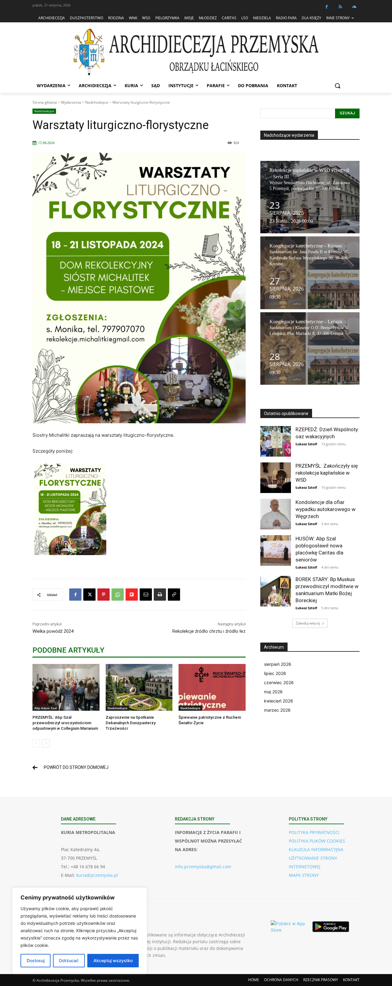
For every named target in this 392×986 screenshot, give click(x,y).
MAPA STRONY (304, 875)
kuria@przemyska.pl (97, 875)
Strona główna (44, 102)
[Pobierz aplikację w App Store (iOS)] (289, 926)
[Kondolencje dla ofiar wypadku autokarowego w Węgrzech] (275, 514)
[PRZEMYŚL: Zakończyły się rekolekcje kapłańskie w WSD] (275, 477)
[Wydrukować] (160, 594)
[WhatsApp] (117, 594)
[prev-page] (36, 743)
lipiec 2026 (275, 673)
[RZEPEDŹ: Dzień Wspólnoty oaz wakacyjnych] (275, 441)
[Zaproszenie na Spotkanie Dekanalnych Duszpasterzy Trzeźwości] (139, 687)
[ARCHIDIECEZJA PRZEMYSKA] (196, 51)
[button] (337, 85)
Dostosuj (35, 960)
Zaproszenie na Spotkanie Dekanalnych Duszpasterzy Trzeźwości (131, 723)
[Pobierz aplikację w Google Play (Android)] (330, 927)
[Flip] (132, 594)
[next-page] (46, 743)
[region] (79, 931)
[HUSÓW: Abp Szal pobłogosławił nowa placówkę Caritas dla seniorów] (275, 550)
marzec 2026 (277, 710)
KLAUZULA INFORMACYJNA (316, 849)
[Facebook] (326, 7)
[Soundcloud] (354, 7)
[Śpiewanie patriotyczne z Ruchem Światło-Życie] (212, 687)
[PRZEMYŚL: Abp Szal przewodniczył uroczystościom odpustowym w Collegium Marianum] (66, 687)
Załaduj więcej (308, 623)
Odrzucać (69, 960)
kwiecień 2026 (278, 700)
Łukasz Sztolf (306, 444)
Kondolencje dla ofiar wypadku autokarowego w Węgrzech (326, 509)
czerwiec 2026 (279, 682)
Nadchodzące (96, 102)
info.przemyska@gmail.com (203, 866)
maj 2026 (273, 691)
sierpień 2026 (277, 664)
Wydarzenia (71, 102)
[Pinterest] (103, 594)
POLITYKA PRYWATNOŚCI (314, 832)
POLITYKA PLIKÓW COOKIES (317, 841)
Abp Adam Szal (45, 708)
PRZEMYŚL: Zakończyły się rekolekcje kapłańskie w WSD (327, 473)
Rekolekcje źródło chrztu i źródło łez (209, 631)
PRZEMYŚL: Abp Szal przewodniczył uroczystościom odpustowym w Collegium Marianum (65, 723)
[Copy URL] (174, 594)
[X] (89, 594)
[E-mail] (146, 594)
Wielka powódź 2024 (53, 631)
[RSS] (340, 7)
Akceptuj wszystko (113, 960)
